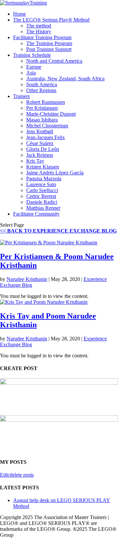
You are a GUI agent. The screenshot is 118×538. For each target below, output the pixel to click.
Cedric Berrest (41, 196)
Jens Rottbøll (39, 131)
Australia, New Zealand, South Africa (65, 78)
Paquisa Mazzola (43, 178)
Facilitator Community (36, 214)
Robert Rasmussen (45, 102)
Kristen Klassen (42, 167)
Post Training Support (48, 49)
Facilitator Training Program (42, 37)
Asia (31, 72)
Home (19, 14)
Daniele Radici (41, 202)
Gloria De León (42, 149)
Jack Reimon (39, 155)
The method (38, 25)
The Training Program (49, 43)
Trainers (21, 96)
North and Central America (54, 61)
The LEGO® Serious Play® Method (51, 20)
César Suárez (39, 143)
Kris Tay (35, 161)
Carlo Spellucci (42, 190)
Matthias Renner (43, 208)
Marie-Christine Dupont (51, 114)
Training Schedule (32, 55)
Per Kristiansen (42, 108)
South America (41, 84)
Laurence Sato (41, 184)
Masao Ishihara (42, 119)
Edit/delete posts (17, 475)
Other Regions (41, 90)
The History (38, 31)
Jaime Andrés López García (55, 172)
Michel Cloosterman (47, 125)
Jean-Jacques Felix (45, 137)
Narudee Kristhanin (27, 279)
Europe (33, 67)
